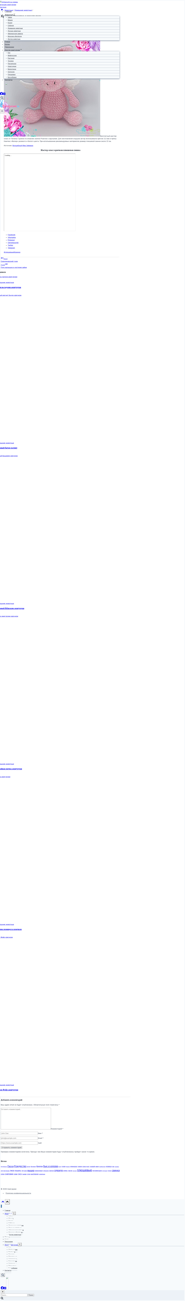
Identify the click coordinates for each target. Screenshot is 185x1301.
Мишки (10, 20)
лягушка (24, 1170)
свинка (17, 252)
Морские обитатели (15, 36)
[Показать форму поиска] (2, 98)
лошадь (18, 1171)
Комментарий (57, 1129)
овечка (51, 1170)
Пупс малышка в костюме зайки (14, 266)
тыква (24, 1174)
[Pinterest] (4, 95)
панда (70, 1171)
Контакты (8, 80)
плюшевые (9, 252)
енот (88, 1166)
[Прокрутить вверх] (3, 1202)
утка (28, 1174)
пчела (109, 1170)
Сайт (40, 1143)
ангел (28, 1166)
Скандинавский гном (9, 260)
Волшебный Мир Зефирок (23, 146)
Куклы (7, 44)
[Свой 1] (6, 95)
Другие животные (14, 39)
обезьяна (46, 1170)
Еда (9, 53)
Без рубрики (12, 77)
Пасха (10, 1166)
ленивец (117, 1166)
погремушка (97, 1171)
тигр (20, 1174)
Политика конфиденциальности (18, 1193)
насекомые (39, 1171)
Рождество (20, 1166)
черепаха (42, 1174)
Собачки (11, 25)
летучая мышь (5, 1170)
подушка (104, 1170)
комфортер (102, 1166)
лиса (12, 1170)
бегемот (33, 1166)
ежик (80, 1166)
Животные (8, 1214)
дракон (68, 1166)
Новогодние (12, 66)
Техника (10, 61)
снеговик (9, 1174)
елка (84, 1166)
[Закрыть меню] (1, 1206)
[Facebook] (1, 95)
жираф (92, 1166)
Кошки (10, 23)
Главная (8, 12)
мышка (30, 1170)
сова (15, 1174)
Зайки (10, 17)
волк (59, 1166)
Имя (40, 1133)
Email (40, 1138)
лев (113, 1166)
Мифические (12, 55)
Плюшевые (12, 74)
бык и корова (50, 1166)
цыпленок (35, 1174)
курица (109, 1166)
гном (63, 1166)
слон (3, 1174)
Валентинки (12, 69)
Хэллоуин (11, 72)
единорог (74, 1166)
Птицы (7, 42)
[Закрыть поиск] (3, 1291)
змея (97, 1166)
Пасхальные (12, 63)
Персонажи (9, 47)
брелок (39, 1166)
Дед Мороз (4, 1166)
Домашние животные (15, 28)
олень (65, 1171)
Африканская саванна (15, 34)
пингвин (75, 1170)
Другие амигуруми (11, 1245)
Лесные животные (14, 31)
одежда (58, 1170)
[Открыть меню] (2, 111)
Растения (11, 58)
